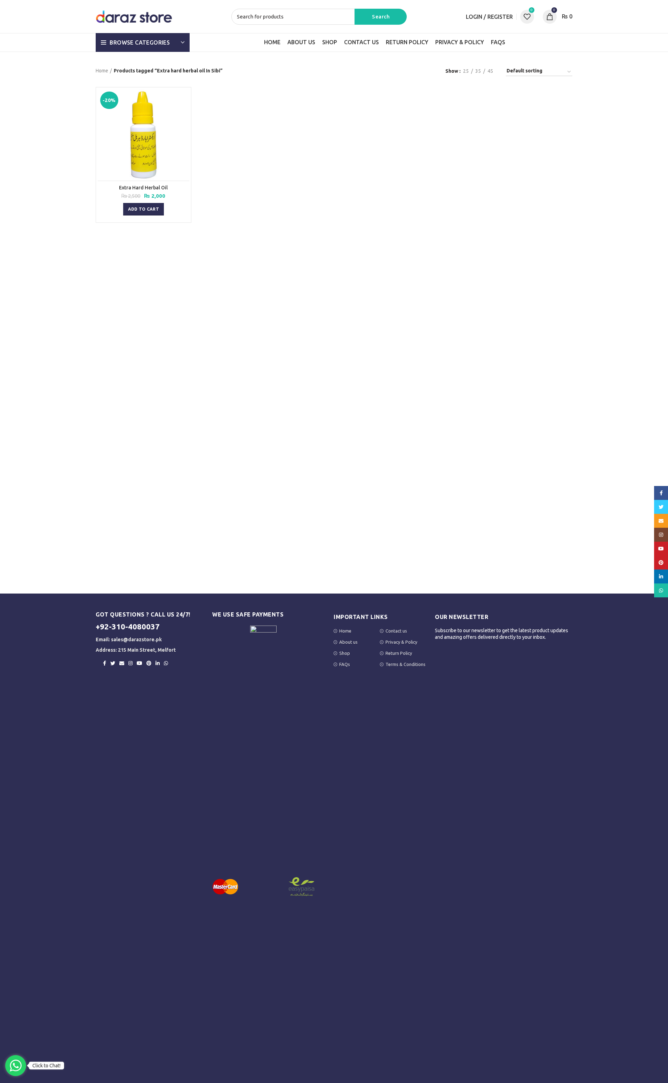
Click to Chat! (46, 1065)
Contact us (396, 630)
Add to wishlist (184, 116)
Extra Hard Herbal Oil (143, 187)
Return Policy (398, 653)
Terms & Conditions (405, 664)
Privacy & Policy (401, 641)
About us (348, 641)
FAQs (344, 664)
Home (102, 70)
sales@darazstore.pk (136, 639)
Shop (344, 653)
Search (381, 17)
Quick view (184, 100)
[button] (143, 209)
